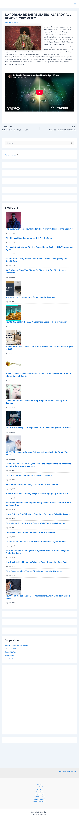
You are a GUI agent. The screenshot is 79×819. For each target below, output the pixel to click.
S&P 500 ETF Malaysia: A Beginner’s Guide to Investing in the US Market (38, 427)
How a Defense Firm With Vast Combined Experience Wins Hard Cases (38, 514)
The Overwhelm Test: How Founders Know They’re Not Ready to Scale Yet (39, 229)
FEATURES (39, 787)
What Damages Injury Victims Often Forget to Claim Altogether (34, 571)
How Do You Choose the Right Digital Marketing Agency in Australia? (37, 493)
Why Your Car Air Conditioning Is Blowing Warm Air (29, 475)
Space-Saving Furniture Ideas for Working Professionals (31, 297)
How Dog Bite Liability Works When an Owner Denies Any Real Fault (36, 562)
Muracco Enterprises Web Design (16, 645)
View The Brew (10, 659)
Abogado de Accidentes (67, 771)
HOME (39, 784)
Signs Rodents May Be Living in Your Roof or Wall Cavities (32, 484)
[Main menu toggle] (75, 4)
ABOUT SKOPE (39, 799)
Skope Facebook (11, 649)
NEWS (39, 789)
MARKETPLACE (39, 797)
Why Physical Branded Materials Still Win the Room (29, 238)
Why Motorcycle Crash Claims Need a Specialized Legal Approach (36, 541)
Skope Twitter (10, 655)
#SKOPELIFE (39, 794)
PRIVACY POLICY (39, 802)
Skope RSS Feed (10, 652)
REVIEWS (39, 792)
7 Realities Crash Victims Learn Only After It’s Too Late (30, 532)
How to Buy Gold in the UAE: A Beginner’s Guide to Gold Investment (36, 322)
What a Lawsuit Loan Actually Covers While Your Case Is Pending (35, 523)
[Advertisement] (39, 699)
